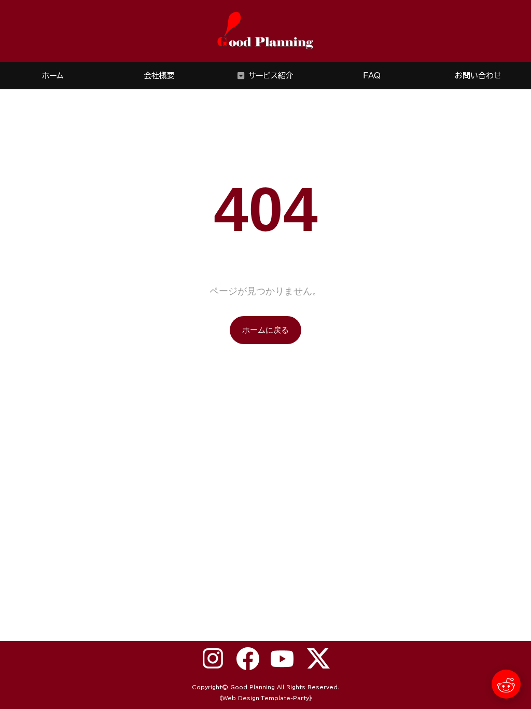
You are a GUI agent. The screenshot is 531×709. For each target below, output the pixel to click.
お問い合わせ (478, 75)
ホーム (53, 75)
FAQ (372, 75)
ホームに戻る (265, 329)
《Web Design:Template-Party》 (266, 698)
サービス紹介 (271, 75)
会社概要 (159, 75)
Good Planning (252, 687)
